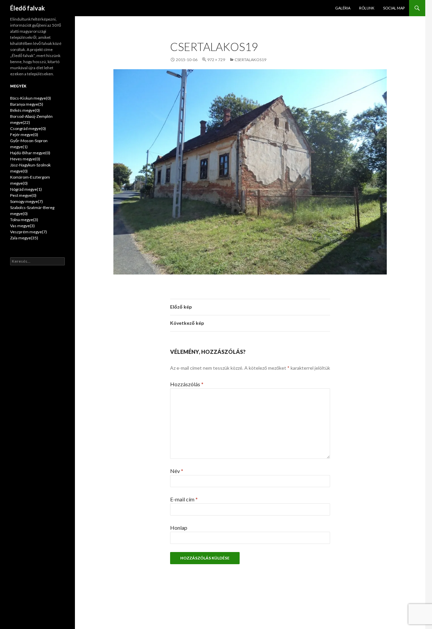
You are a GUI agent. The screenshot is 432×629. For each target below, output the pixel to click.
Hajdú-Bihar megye (30, 152)
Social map (394, 8)
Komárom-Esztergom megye (30, 180)
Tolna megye (24, 219)
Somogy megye (26, 201)
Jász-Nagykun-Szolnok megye (30, 168)
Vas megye (22, 225)
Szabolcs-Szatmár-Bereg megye (32, 210)
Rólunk (366, 8)
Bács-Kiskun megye (30, 98)
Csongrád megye (28, 128)
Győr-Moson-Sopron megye (29, 143)
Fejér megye (24, 134)
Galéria (342, 8)
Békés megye (25, 110)
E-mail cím (184, 499)
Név (176, 471)
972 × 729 (216, 59)
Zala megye (24, 237)
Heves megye (25, 158)
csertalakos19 (250, 59)
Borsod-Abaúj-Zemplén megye (31, 119)
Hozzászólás (187, 384)
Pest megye (23, 195)
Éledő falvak (27, 8)
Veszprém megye (28, 231)
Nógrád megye (26, 189)
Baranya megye (26, 104)
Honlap (178, 527)
